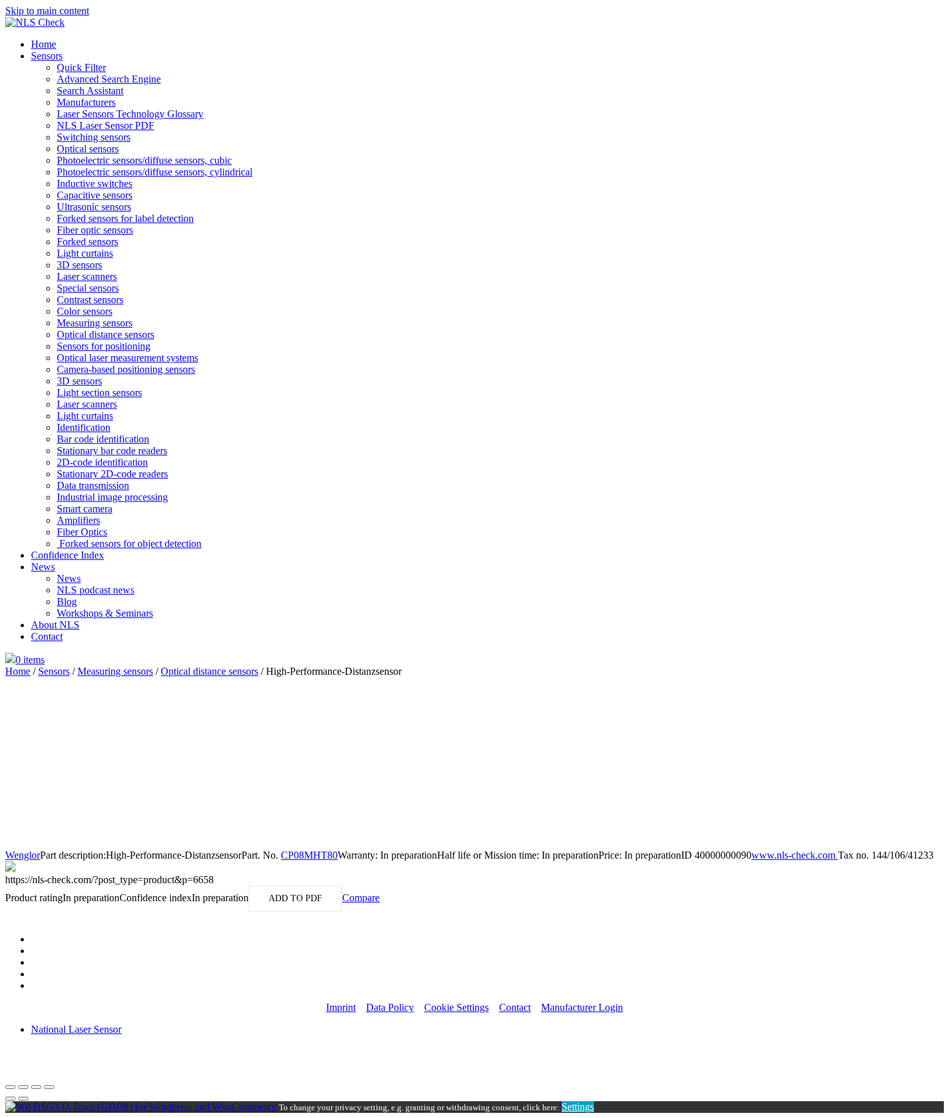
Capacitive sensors (94, 195)
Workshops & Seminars (105, 613)
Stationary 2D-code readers (112, 473)
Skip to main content (47, 10)
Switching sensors (93, 137)
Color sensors (84, 311)
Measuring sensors (94, 322)
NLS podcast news (95, 589)
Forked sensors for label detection (125, 218)
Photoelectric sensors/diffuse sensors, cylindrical (154, 171)
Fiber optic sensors (95, 230)
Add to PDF (295, 898)
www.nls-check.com (794, 855)
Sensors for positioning (103, 346)
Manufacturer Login (582, 1007)
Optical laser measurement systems (127, 357)
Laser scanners (87, 276)
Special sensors (88, 288)
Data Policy (390, 1007)
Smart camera (84, 508)
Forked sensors (87, 241)
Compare (361, 897)
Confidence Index (67, 555)
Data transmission (93, 485)
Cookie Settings (456, 1007)
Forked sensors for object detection (129, 543)
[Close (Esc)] (10, 1087)
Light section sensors (99, 392)
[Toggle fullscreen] (36, 1087)
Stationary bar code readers (112, 450)
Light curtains (85, 253)
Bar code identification (103, 439)
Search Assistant (90, 90)
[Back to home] (35, 22)
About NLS (55, 624)
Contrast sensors (90, 299)
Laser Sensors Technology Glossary (130, 113)
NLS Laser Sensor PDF (105, 125)
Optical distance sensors (105, 334)
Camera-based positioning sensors (126, 369)
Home (43, 44)
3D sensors (79, 264)
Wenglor (22, 855)
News (43, 566)
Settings (578, 1106)
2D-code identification (102, 462)
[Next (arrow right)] (23, 1099)
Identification (83, 427)
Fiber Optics (82, 531)
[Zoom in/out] (49, 1087)
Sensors (47, 55)
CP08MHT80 (309, 855)
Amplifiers (78, 520)
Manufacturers (86, 102)
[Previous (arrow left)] (10, 1099)
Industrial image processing (112, 497)
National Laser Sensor (76, 1029)
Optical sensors (88, 148)
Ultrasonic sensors (94, 206)
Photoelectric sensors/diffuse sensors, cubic (144, 160)
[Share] (23, 1087)
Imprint (341, 1007)
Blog (67, 601)
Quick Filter (81, 67)
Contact (47, 636)
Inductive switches (94, 183)
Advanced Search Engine (109, 79)
